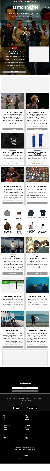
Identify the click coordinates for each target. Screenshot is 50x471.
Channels (27, 417)
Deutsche (5, 440)
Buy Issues (26, 421)
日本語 (4, 441)
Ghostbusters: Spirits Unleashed (14, 52)
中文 (4, 443)
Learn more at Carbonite (37, 307)
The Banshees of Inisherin (37, 330)
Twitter (26, 426)
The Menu (13, 257)
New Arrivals (5, 427)
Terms (26, 443)
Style (13, 13)
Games (14, 183)
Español (5, 438)
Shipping (5, 430)
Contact (27, 439)
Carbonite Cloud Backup (37, 296)
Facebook (27, 428)
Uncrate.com (18, 447)
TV (38, 254)
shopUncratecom (25, 1)
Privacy (26, 441)
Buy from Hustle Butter (13, 163)
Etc (42, 13)
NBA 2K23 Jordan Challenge (13, 186)
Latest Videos (14, 16)
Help (4, 435)
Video (11, 110)
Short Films (38, 183)
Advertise (27, 440)
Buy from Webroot (13, 307)
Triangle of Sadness (12, 330)
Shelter (27, 13)
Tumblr (26, 430)
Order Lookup (4, 433)
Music (38, 110)
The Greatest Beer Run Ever (13, 113)
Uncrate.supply (25, 447)
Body (38, 13)
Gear (8, 13)
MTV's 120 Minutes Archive (37, 113)
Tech (22, 13)
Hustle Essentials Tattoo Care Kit (13, 153)
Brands (4, 428)
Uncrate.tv (32, 447)
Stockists (27, 422)
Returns (5, 429)
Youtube (27, 429)
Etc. (4, 420)
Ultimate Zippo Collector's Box (37, 186)
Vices (33, 13)
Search (45, 7)
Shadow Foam (36, 192)
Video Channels (30, 16)
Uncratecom (17, 1)
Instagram (27, 427)
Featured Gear (13, 149)
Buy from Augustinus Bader (37, 163)
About (26, 438)
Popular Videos (22, 16)
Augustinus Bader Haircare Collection (37, 153)
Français (5, 439)
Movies (14, 110)
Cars (17, 13)
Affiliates (5, 431)
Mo (37, 257)
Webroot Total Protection (13, 296)
